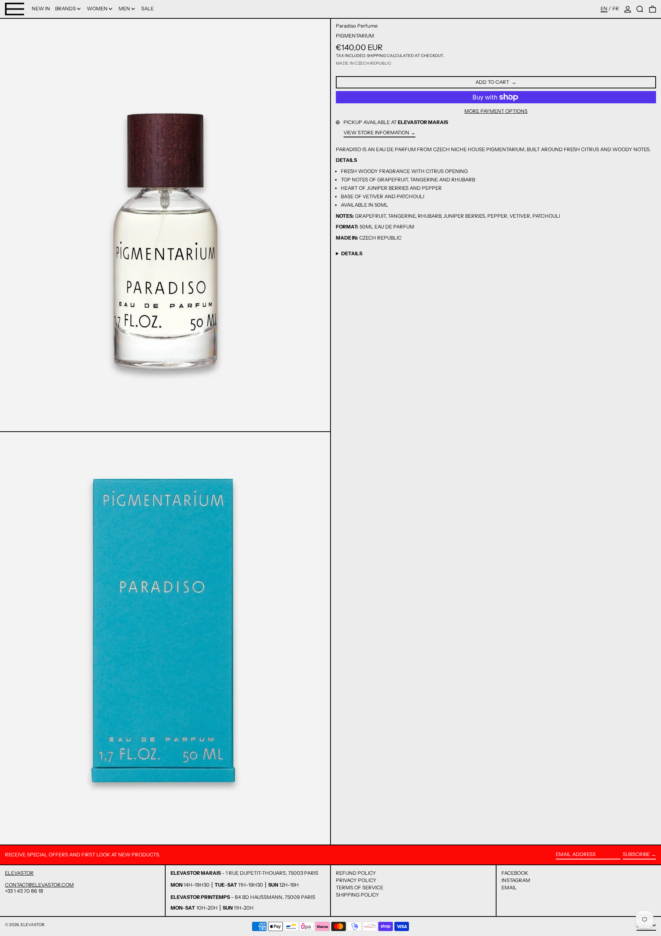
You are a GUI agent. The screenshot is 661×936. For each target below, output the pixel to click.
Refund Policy (356, 873)
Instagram (515, 880)
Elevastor (32, 924)
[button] (640, 9)
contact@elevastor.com (39, 885)
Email (509, 887)
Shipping (376, 55)
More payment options (495, 111)
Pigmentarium (355, 36)
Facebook (514, 873)
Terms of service (359, 887)
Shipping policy (357, 895)
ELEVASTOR (19, 873)
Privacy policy (356, 880)
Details (351, 253)
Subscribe (636, 854)
